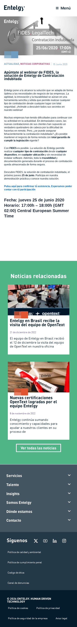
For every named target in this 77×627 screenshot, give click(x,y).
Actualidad (11, 63)
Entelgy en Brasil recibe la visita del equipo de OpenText (37, 322)
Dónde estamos (19, 511)
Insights (13, 493)
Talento (12, 484)
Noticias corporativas (35, 63)
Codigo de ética (16, 572)
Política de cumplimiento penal (25, 562)
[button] (38, 475)
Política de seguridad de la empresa (27, 618)
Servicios (14, 475)
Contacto (13, 520)
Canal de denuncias (18, 582)
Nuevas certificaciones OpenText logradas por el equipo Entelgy (33, 401)
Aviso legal (61, 618)
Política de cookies (18, 608)
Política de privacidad (48, 608)
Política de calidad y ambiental (24, 552)
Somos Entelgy (18, 502)
